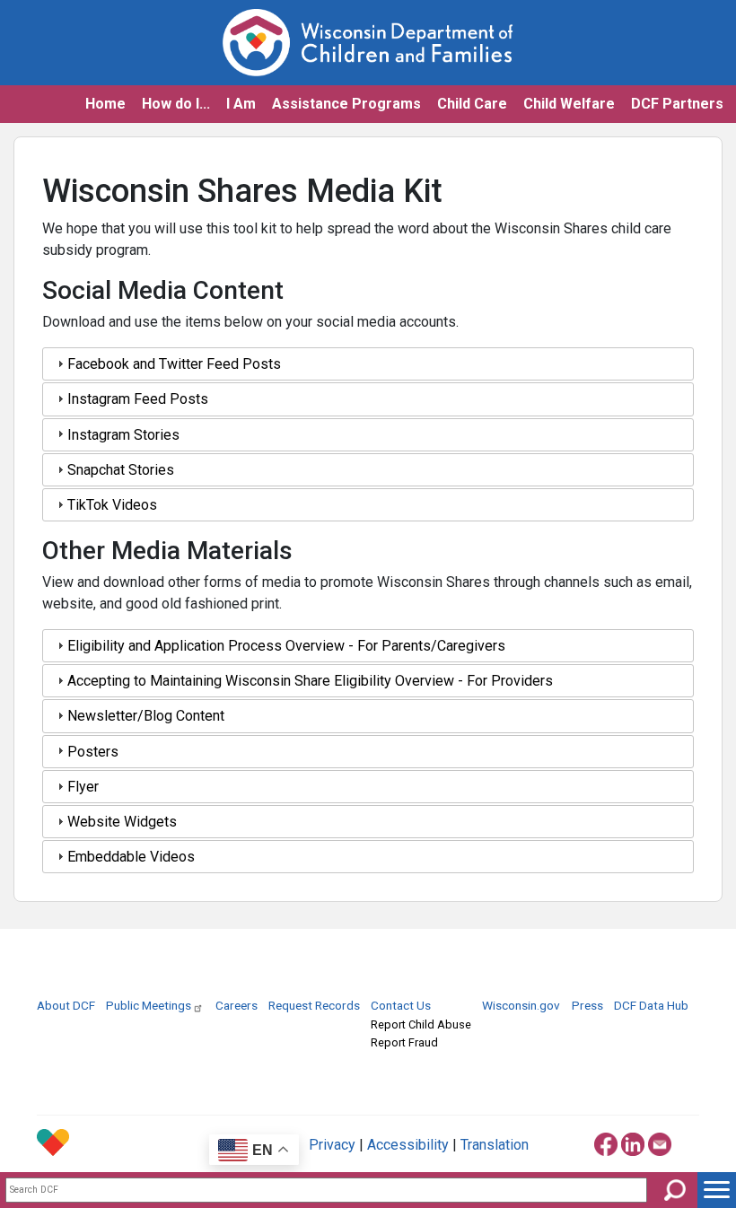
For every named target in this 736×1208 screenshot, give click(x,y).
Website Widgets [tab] (122, 821)
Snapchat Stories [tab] (120, 469)
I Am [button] (241, 103)
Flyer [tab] (83, 786)
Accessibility (408, 1144)
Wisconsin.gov (521, 1005)
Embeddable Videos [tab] (131, 856)
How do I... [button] (176, 103)
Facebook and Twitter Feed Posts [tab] (174, 363)
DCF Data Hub (651, 1005)
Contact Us (401, 1005)
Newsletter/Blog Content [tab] (145, 715)
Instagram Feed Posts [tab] (137, 398)
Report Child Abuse (421, 1024)
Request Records (314, 1005)
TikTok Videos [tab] (112, 504)
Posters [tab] (92, 751)
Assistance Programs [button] (346, 103)
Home (105, 103)
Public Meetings (148, 1005)
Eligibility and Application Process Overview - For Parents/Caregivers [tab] (286, 645)
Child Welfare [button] (569, 103)
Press (587, 1005)
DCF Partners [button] (677, 103)
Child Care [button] (472, 103)
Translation (494, 1144)
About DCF (66, 1005)
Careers (236, 1005)
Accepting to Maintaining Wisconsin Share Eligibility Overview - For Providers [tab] (310, 680)
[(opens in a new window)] (606, 1141)
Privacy (332, 1144)
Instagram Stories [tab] (123, 434)
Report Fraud (404, 1042)
